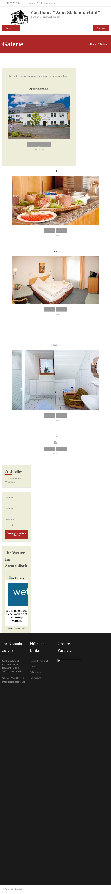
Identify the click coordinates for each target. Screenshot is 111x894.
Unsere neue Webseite (13, 480)
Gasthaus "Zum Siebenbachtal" (65, 12)
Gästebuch (35, 672)
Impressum (35, 678)
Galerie (33, 666)
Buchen (101, 28)
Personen (10, 519)
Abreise (9, 508)
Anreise (9, 497)
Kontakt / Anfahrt (39, 661)
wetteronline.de (20, 628)
